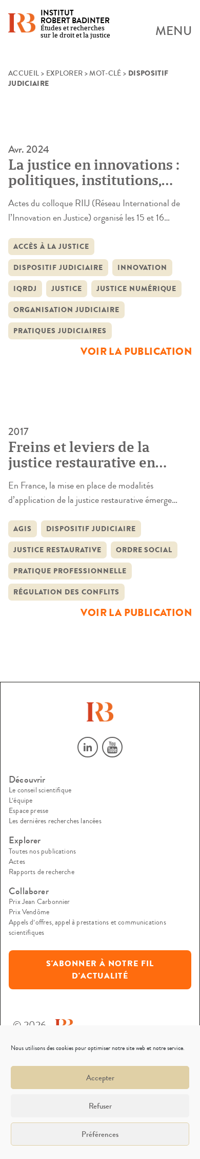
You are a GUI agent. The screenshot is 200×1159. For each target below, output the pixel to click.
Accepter (100, 1077)
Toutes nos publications (42, 851)
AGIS (22, 528)
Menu (173, 31)
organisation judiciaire (66, 309)
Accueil (23, 73)
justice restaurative (57, 550)
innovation (142, 267)
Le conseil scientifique (40, 790)
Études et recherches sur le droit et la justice (75, 24)
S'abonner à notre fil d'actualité (100, 969)
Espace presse (28, 811)
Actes (17, 862)
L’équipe (20, 800)
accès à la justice (51, 246)
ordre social (144, 550)
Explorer (64, 73)
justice (66, 288)
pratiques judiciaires (60, 330)
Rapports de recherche (41, 872)
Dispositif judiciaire (58, 267)
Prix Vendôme (29, 912)
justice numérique (136, 288)
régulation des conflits (66, 592)
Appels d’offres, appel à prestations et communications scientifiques (87, 927)
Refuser (100, 1106)
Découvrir (27, 780)
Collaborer (29, 891)
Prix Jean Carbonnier (39, 902)
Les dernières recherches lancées (55, 821)
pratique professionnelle (70, 571)
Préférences (100, 1134)
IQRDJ (25, 288)
